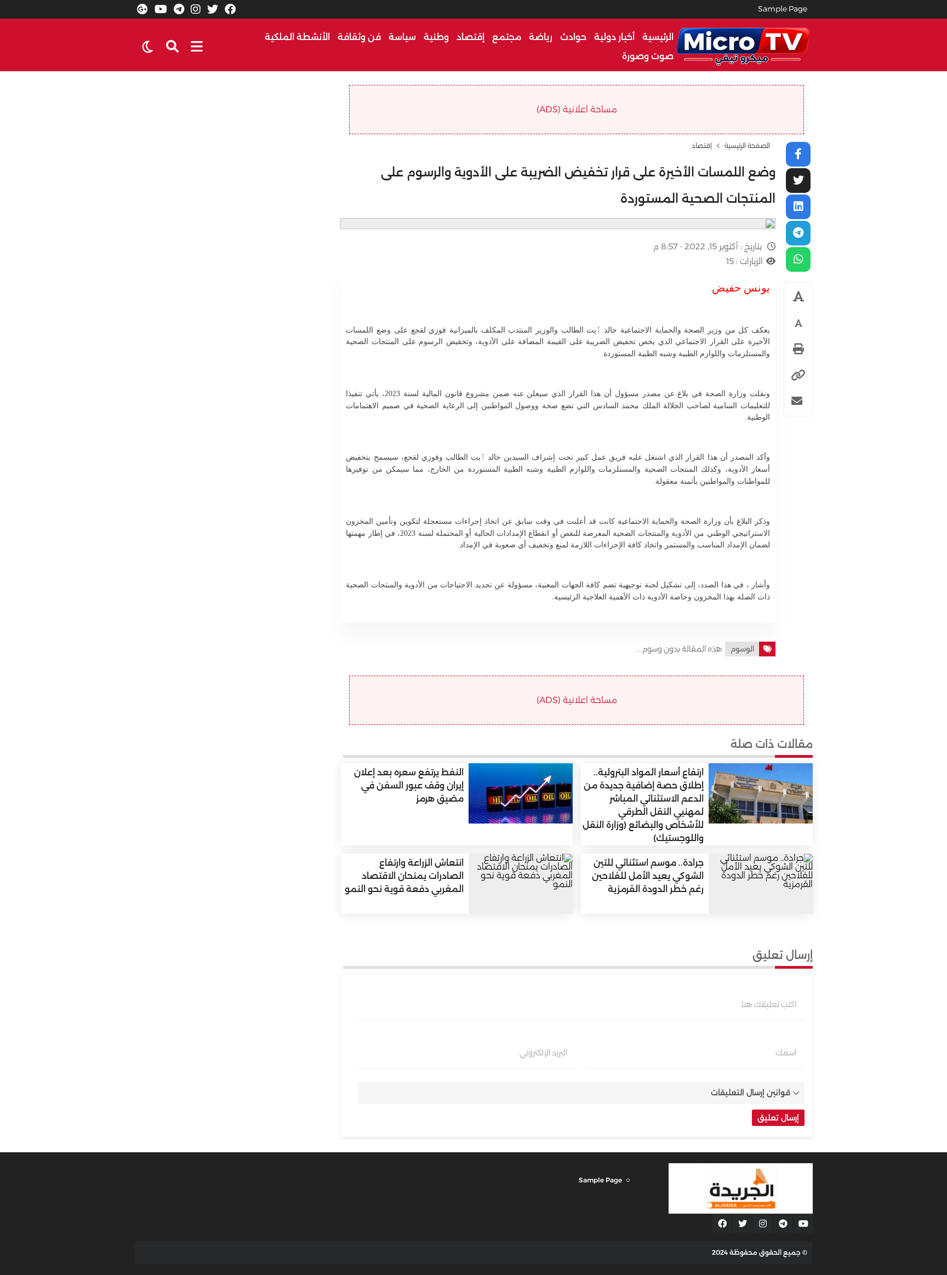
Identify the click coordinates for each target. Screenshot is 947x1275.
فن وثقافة (359, 37)
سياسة (402, 37)
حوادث (573, 37)
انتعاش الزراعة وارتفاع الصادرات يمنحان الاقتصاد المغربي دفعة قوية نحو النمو (404, 875)
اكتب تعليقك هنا (768, 1004)
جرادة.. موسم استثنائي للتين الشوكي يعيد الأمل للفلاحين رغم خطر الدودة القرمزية (648, 875)
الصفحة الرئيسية (747, 145)
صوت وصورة (648, 56)
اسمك (785, 1052)
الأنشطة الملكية (297, 37)
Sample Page (782, 9)
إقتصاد (470, 37)
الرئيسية (658, 37)
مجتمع (506, 37)
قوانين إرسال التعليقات (750, 1092)
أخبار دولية (614, 37)
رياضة (540, 37)
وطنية (436, 37)
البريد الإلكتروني (543, 1052)
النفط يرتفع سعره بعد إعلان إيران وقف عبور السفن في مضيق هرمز (409, 785)
